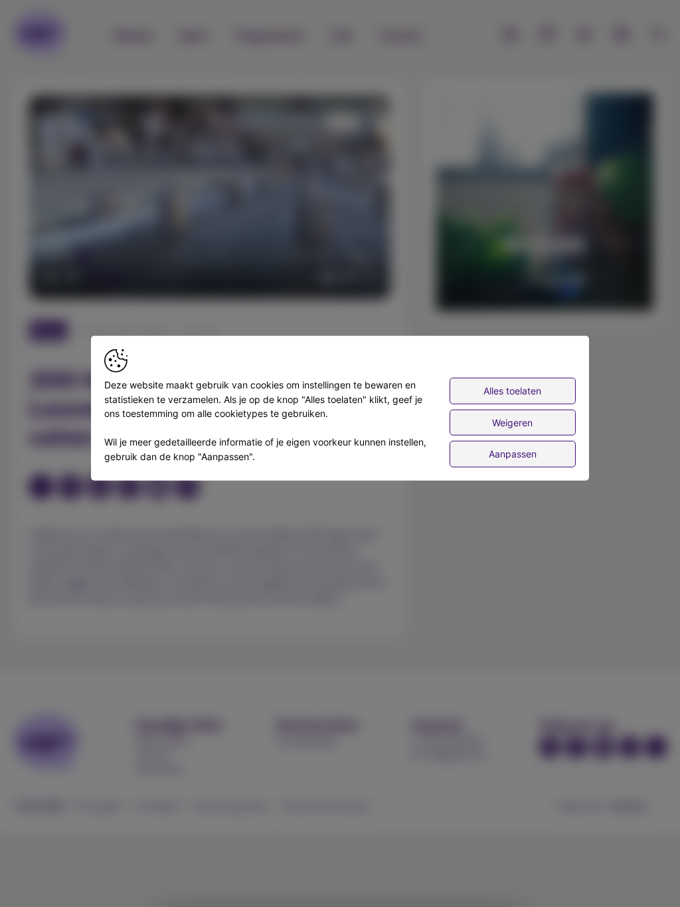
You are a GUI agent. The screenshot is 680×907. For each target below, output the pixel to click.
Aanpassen (513, 453)
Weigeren (512, 422)
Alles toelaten (512, 390)
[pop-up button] (348, 277)
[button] (211, 199)
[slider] (209, 256)
